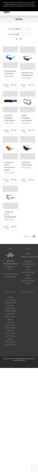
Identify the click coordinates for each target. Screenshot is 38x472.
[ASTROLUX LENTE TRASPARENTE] (10, 197)
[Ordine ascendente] (28, 29)
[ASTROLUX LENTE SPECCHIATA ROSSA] (10, 147)
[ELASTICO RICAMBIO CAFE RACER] (10, 101)
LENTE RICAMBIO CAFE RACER (26, 118)
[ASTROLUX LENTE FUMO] (27, 147)
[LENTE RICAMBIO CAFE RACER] (27, 101)
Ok (19, 8)
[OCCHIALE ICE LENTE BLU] (10, 57)
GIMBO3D (22, 360)
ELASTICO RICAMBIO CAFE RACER (9, 118)
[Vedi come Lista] (20, 39)
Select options (7, 85)
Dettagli (15, 85)
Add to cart (24, 85)
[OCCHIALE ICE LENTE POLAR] (27, 58)
